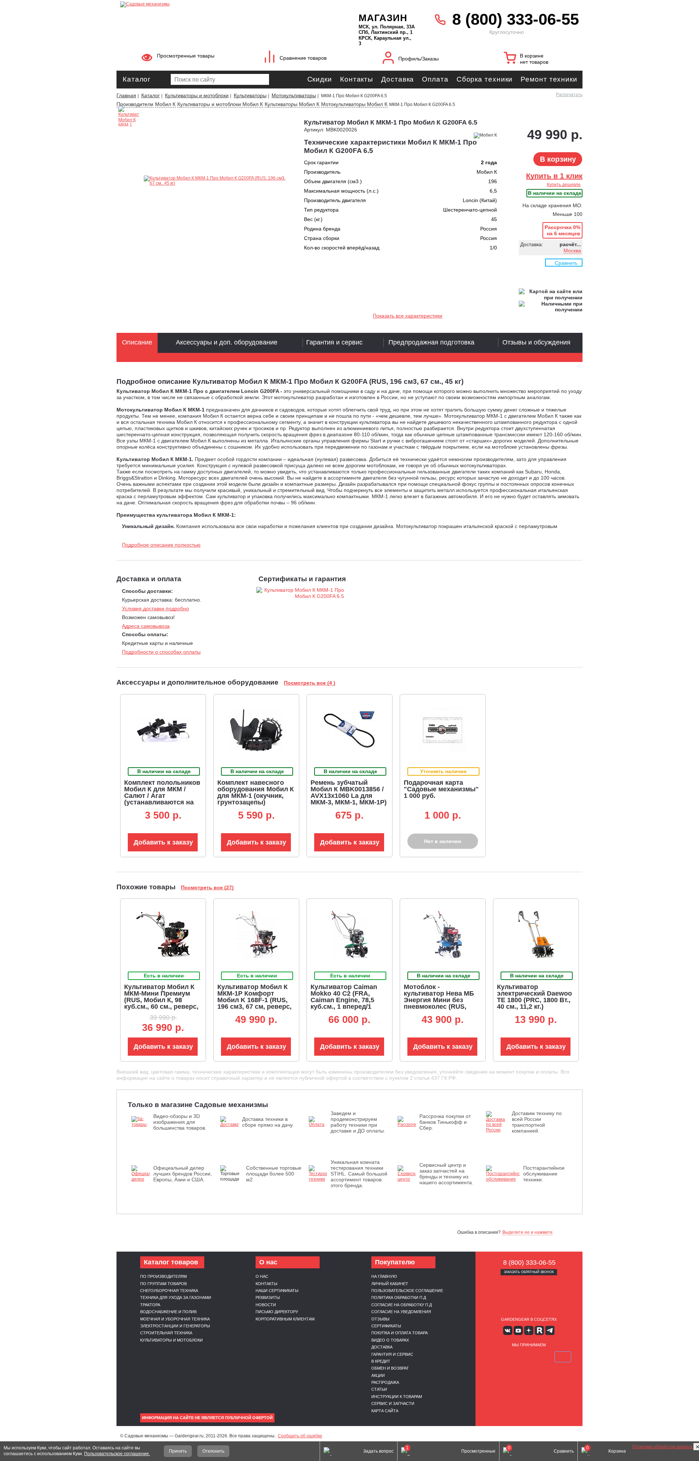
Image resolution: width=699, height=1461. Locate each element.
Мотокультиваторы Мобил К (354, 104)
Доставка (397, 79)
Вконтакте (507, 1330)
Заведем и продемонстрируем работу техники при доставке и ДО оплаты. (358, 1122)
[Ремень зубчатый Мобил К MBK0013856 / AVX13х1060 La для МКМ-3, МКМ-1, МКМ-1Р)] (349, 730)
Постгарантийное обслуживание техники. (544, 1173)
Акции (378, 1375)
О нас (262, 1276)
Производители (134, 104)
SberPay (562, 1356)
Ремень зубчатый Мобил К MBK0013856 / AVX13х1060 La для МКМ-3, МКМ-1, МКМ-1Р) (349, 792)
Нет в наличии (442, 841)
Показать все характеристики (407, 316)
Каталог (137, 79)
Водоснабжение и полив (168, 1312)
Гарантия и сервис (392, 1354)
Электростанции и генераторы (175, 1326)
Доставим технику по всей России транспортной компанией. (537, 1122)
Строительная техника (166, 1333)
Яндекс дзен (528, 1330)
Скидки (319, 79)
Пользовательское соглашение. (117, 1453)
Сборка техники (485, 79)
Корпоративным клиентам (285, 1319)
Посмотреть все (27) (207, 887)
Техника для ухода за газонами (175, 1297)
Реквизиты (268, 1297)
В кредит (380, 1361)
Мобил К (165, 104)
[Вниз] (666, 51)
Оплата (435, 79)
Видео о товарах (390, 1340)
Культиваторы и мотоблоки (171, 1340)
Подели (537, 1357)
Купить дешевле (564, 184)
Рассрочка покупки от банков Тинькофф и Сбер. (445, 1122)
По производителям (163, 1276)
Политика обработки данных (662, 1446)
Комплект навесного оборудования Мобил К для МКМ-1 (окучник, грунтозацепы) (255, 792)
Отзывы (380, 1319)
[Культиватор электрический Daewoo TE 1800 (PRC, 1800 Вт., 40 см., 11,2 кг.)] (536, 934)
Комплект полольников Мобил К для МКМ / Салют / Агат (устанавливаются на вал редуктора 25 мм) (162, 795)
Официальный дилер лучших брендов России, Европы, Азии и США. (182, 1173)
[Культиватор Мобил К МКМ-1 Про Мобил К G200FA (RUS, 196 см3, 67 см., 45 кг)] (128, 156)
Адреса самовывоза (146, 626)
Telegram (549, 1330)
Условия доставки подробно (155, 608)
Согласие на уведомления (401, 1312)
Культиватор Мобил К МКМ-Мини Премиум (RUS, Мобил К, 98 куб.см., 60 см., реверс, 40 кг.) (161, 1000)
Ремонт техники (549, 79)
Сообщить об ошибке (300, 1435)
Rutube (539, 1330)
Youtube (518, 1330)
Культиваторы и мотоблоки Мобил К (220, 104)
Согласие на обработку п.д (401, 1305)
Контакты (356, 79)
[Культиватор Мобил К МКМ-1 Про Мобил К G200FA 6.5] (216, 181)
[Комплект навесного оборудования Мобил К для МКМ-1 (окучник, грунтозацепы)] (256, 730)
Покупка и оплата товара (399, 1333)
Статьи (379, 1389)
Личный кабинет (389, 1283)
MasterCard (511, 1357)
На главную (384, 1276)
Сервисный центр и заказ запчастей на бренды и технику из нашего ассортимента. (446, 1173)
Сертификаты (386, 1326)
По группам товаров (163, 1283)
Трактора (150, 1305)
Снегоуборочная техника (169, 1290)
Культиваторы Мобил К (292, 104)
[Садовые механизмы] (223, 3)
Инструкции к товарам (396, 1396)
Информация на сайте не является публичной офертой (207, 1417)
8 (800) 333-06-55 (515, 19)
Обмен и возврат (390, 1368)
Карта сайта (384, 1411)
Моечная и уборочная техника (175, 1319)
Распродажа (385, 1382)
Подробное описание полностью (161, 545)
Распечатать (569, 94)
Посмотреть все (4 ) (309, 683)
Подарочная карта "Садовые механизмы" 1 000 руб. (441, 789)
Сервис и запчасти (392, 1403)
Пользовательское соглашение (407, 1290)
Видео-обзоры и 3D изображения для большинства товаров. (179, 1122)
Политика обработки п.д (398, 1297)
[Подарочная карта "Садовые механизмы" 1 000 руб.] (442, 729)
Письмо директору (277, 1312)
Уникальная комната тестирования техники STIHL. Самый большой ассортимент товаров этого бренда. (359, 1173)
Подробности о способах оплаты (161, 652)
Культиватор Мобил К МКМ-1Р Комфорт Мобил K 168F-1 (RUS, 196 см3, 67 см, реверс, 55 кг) (254, 1000)
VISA (494, 1357)
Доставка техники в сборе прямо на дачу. (268, 1122)
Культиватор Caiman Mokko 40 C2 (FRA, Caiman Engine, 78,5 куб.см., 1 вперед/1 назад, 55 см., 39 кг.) (344, 1000)
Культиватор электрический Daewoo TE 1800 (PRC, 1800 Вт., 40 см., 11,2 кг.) (534, 996)
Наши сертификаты (277, 1290)
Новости (266, 1305)
